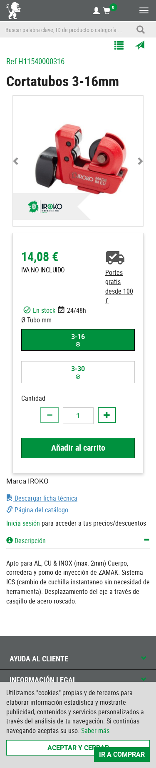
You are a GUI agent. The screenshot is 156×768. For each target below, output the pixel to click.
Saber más (95, 730)
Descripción (29, 540)
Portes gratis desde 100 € (119, 287)
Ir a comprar (122, 754)
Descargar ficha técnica (45, 498)
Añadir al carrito (78, 447)
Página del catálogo (40, 509)
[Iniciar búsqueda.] (140, 29)
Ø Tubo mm (36, 319)
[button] (16, 161)
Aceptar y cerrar (78, 747)
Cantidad (33, 398)
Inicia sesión (23, 523)
